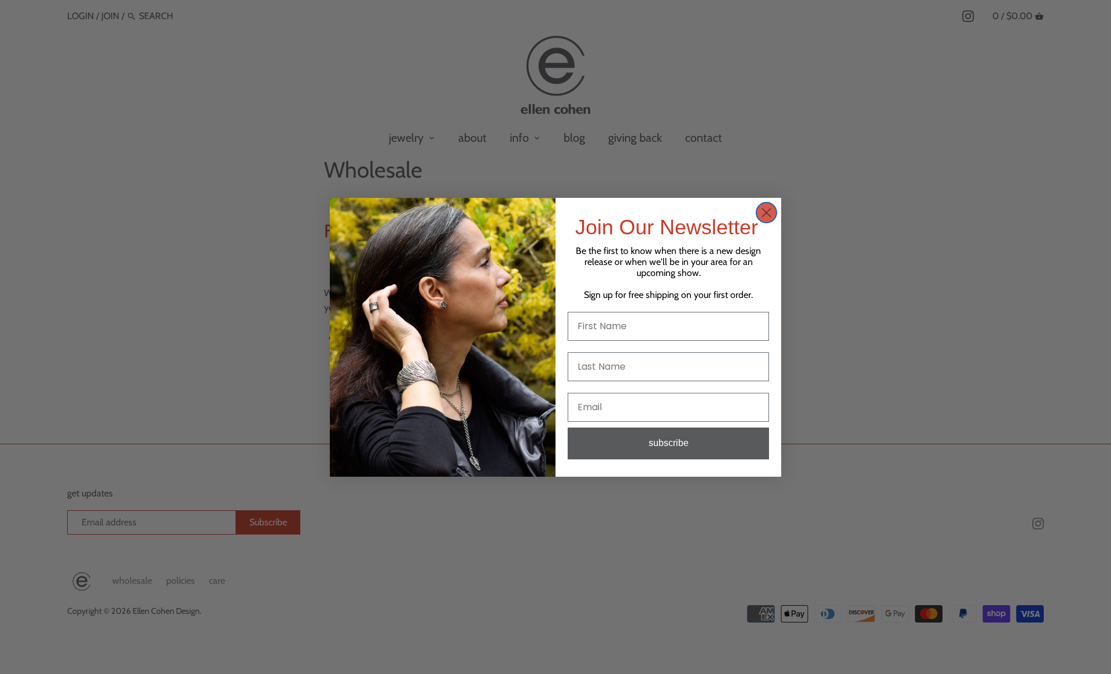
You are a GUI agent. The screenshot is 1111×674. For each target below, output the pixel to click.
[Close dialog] (766, 212)
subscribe (669, 443)
